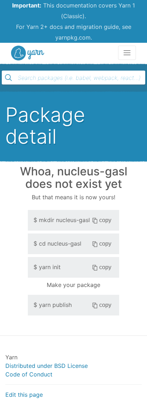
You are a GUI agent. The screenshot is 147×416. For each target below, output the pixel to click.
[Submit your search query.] (8, 77)
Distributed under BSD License (46, 365)
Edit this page (24, 394)
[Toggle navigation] (127, 53)
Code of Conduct (28, 374)
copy (105, 220)
